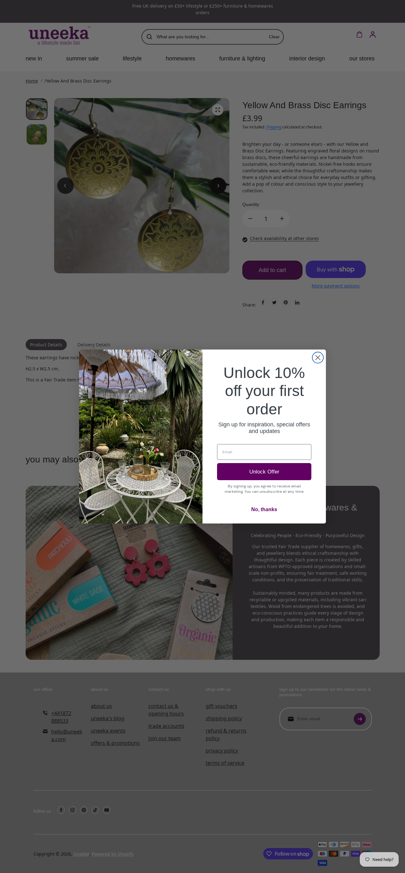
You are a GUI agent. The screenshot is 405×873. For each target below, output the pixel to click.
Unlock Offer (264, 472)
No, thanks (264, 509)
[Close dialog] (317, 357)
